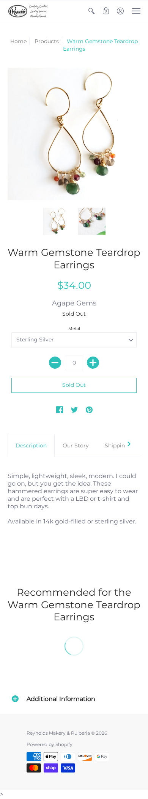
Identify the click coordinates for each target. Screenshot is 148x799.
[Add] (93, 363)
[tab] (31, 445)
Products (47, 41)
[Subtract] (55, 363)
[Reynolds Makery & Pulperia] (28, 11)
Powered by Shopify (49, 744)
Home (18, 41)
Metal (74, 328)
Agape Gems (74, 303)
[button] (91, 11)
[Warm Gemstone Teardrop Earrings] (57, 221)
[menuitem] (91, 11)
